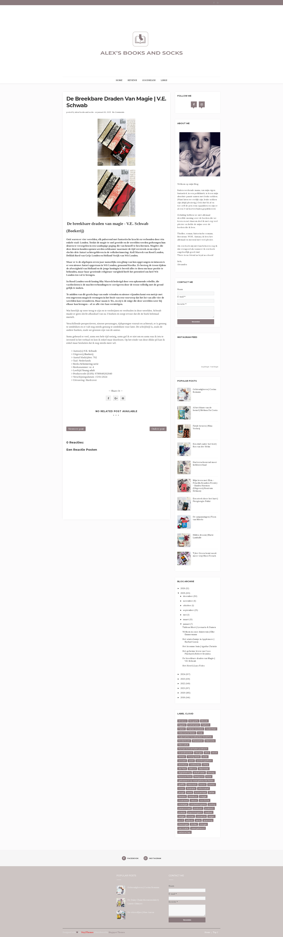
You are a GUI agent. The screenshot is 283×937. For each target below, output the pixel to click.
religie (181, 816)
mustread (183, 800)
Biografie (193, 721)
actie (205, 756)
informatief (203, 788)
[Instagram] (202, 104)
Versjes (198, 752)
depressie (203, 768)
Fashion (205, 725)
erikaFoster (199, 772)
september (188, 610)
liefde (211, 792)
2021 (183, 688)
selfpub (189, 820)
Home (207, 932)
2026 (183, 588)
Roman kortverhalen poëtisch (192, 749)
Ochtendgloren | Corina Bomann (143, 887)
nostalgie (182, 804)
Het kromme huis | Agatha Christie (199, 646)
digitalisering (184, 772)
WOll (214, 752)
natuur (194, 800)
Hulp (200, 733)
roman (190, 816)
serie (198, 820)
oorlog (212, 804)
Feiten (181, 729)
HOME (119, 80)
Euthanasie (193, 725)
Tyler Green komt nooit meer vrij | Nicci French (205, 554)
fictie (208, 776)
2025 (183, 593)
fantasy (211, 772)
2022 (183, 683)
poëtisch (209, 808)
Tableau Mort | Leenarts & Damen (199, 627)
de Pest (182, 768)
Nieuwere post (76, 428)
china (205, 764)
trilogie (203, 824)
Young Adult (194, 756)
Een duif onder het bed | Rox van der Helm (204, 445)
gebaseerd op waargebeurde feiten (195, 780)
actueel (182, 760)
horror (202, 784)
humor (211, 784)
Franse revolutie (195, 729)
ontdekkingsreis (198, 804)
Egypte (181, 725)
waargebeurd (198, 828)
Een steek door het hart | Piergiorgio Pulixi (205, 500)
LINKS (164, 80)
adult (191, 760)
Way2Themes (87, 932)
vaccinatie (183, 828)
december (188, 596)
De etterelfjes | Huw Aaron (140, 912)
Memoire (210, 741)
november (188, 601)
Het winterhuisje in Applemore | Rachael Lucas (198, 640)
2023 (183, 679)
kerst (189, 792)
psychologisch (195, 812)
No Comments (118, 112)
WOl (207, 752)
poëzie (181, 812)
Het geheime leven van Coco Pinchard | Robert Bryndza (196, 652)
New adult (183, 745)
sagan (211, 816)
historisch (191, 784)
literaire (182, 796)
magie (203, 796)
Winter (181, 756)
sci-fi (180, 820)
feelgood (198, 776)
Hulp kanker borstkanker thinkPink (195, 737)
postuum (198, 808)
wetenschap (184, 832)
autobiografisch (204, 760)
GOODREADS (149, 80)
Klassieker (198, 741)
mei (185, 614)
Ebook (204, 721)
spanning (208, 820)
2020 (183, 692)
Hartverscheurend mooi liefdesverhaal (205, 463)
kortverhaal (200, 792)
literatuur (193, 796)
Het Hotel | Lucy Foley (193, 665)
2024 (183, 674)
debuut (192, 768)
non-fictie (204, 800)
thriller (194, 824)
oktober (187, 605)
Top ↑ (215, 932)
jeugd (181, 792)
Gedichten (211, 729)
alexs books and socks (84, 112)
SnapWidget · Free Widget (209, 367)
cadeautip (195, 764)
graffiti (181, 784)
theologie (183, 824)
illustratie (191, 788)
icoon (181, 788)
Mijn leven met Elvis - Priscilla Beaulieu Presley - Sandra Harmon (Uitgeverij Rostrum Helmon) (205, 485)
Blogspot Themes (117, 932)
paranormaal (184, 808)
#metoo (182, 721)
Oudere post (158, 428)
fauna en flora (184, 776)
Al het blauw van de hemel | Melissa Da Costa (205, 409)
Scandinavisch (185, 752)
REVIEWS (132, 80)
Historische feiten (186, 733)
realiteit (208, 812)
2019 (183, 697)
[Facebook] (194, 104)
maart (186, 619)
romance (201, 816)
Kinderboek (184, 741)
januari (186, 624)
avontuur (182, 764)
